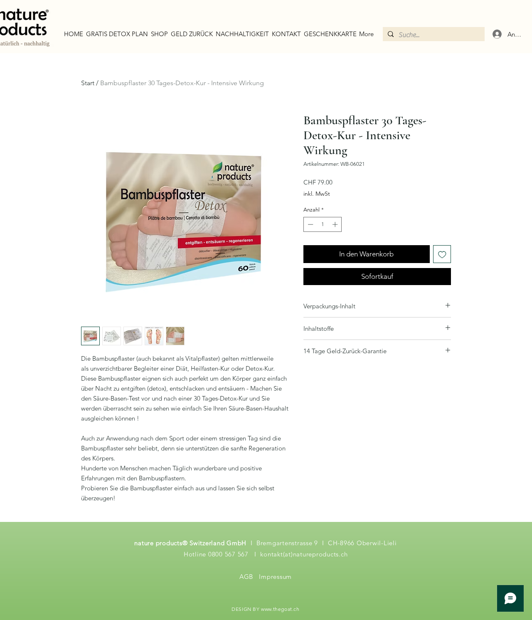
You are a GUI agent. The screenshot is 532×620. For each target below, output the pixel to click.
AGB (246, 577)
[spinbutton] (323, 224)
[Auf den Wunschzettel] (442, 254)
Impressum (275, 577)
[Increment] (336, 224)
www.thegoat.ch (280, 609)
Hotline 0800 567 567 (217, 554)
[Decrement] (310, 224)
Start (87, 83)
